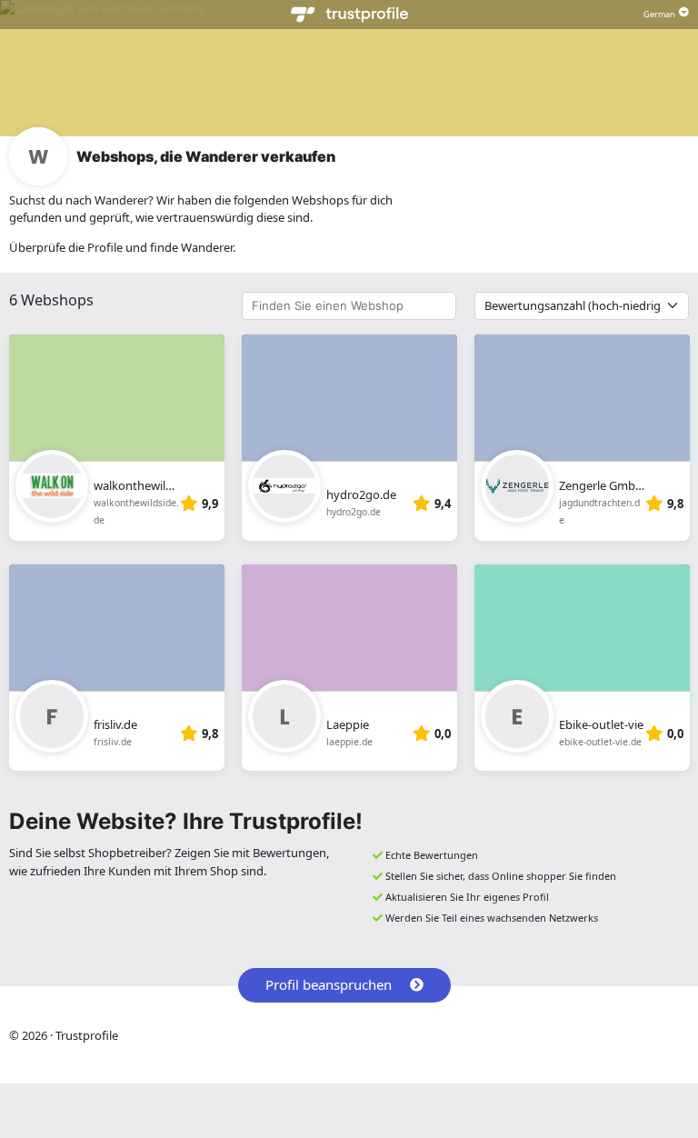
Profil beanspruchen (328, 984)
